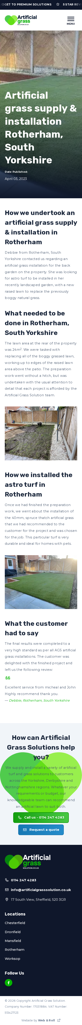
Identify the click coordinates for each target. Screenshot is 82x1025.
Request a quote (44, 830)
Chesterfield (15, 923)
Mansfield (13, 941)
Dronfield (12, 932)
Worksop (12, 959)
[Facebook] (8, 982)
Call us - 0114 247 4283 (44, 817)
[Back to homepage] (21, 20)
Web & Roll (46, 1020)
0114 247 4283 (23, 880)
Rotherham (14, 950)
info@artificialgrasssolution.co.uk (41, 890)
